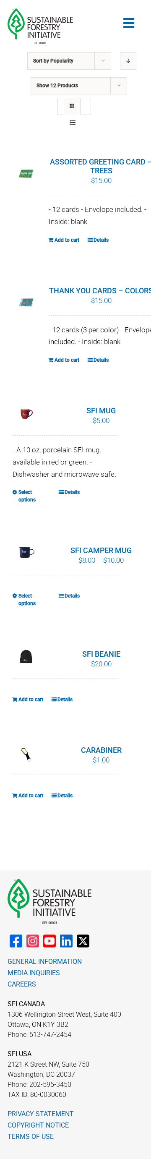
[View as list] (72, 123)
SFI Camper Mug (101, 550)
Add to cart (67, 240)
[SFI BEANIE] (26, 656)
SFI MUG (101, 410)
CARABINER (101, 750)
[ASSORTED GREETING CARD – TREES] (26, 174)
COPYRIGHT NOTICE (38, 1125)
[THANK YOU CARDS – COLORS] (26, 303)
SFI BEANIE (101, 654)
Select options (27, 496)
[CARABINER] (26, 754)
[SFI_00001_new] (40, 12)
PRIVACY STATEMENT (41, 1114)
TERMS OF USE (31, 1137)
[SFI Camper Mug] (26, 552)
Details (101, 240)
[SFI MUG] (26, 415)
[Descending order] (128, 61)
